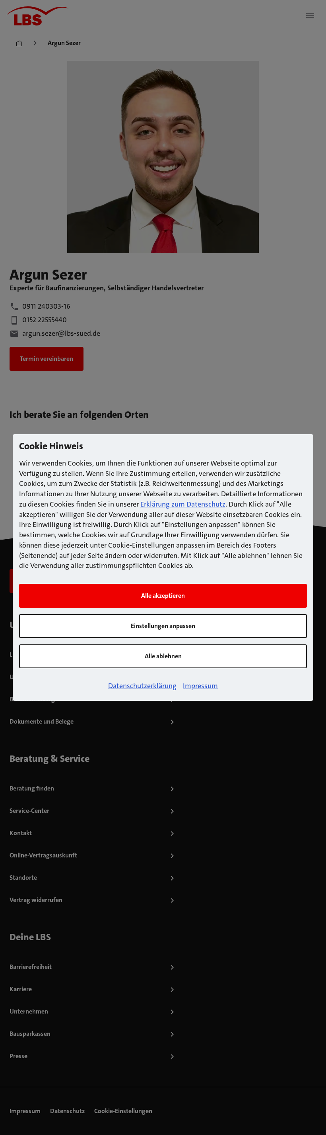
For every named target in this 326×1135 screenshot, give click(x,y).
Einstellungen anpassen (163, 626)
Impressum (200, 686)
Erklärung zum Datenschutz (182, 504)
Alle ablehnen (163, 656)
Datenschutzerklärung (142, 686)
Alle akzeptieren (163, 595)
